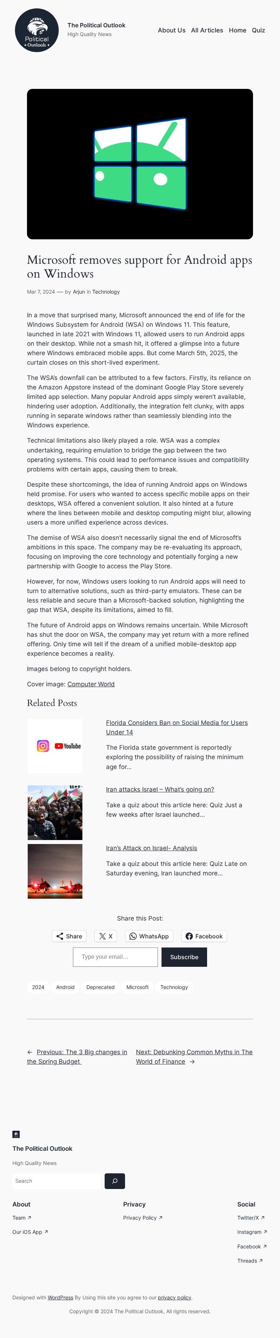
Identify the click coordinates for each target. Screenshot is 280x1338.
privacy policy (174, 1297)
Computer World (91, 684)
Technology (106, 292)
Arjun (79, 292)
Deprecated (100, 987)
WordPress (60, 1297)
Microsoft (138, 987)
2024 (38, 987)
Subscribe (184, 957)
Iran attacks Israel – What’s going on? (160, 789)
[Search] (115, 1181)
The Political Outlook (96, 25)
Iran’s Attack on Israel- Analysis (151, 848)
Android (65, 987)
